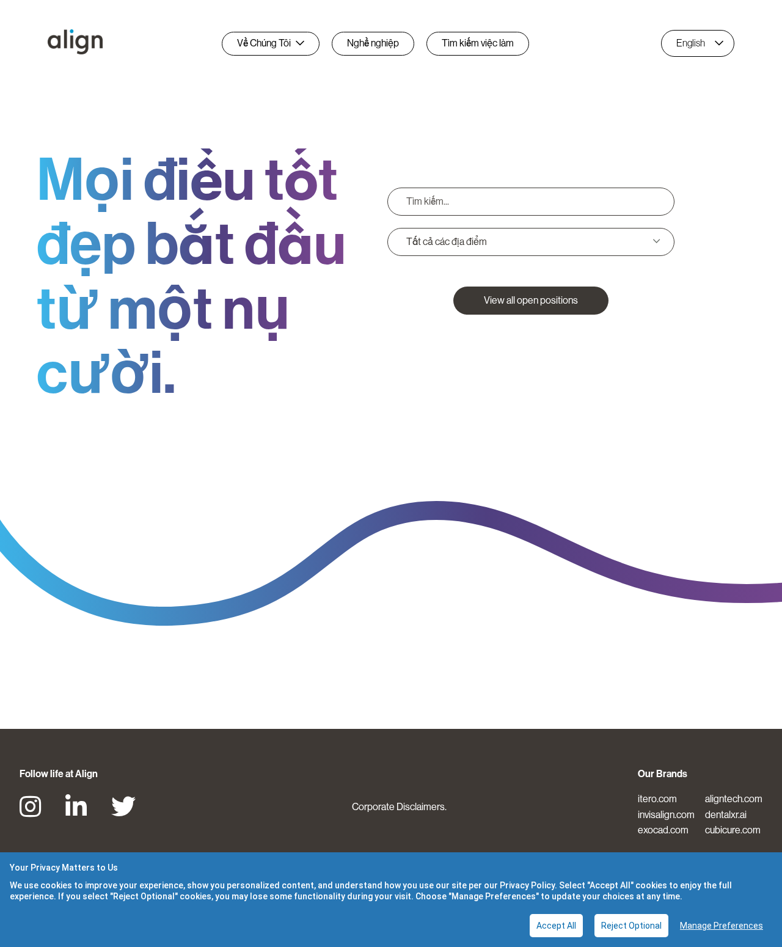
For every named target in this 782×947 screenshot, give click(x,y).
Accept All (556, 926)
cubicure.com (733, 830)
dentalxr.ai (726, 815)
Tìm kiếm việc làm (478, 43)
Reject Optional (631, 926)
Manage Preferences (721, 926)
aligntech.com (733, 799)
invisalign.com (666, 815)
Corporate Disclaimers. (399, 807)
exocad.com (663, 830)
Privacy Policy (527, 885)
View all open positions (531, 300)
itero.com (657, 799)
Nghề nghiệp (373, 43)
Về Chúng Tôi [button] (264, 43)
